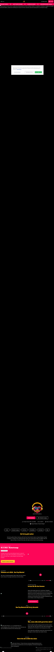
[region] (27, 70)
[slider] (35, 580)
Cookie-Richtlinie (19, 69)
